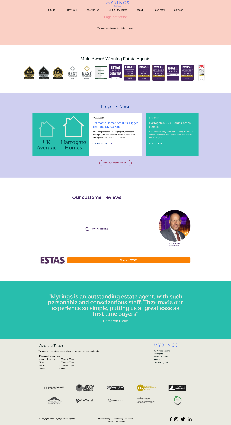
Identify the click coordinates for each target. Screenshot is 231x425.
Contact (178, 10)
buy (124, 28)
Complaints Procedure (115, 422)
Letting (71, 10)
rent (131, 28)
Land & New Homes (118, 10)
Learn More (100, 143)
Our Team (160, 10)
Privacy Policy (104, 419)
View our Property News (115, 163)
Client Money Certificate (122, 419)
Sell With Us (93, 10)
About (140, 10)
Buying (51, 10)
